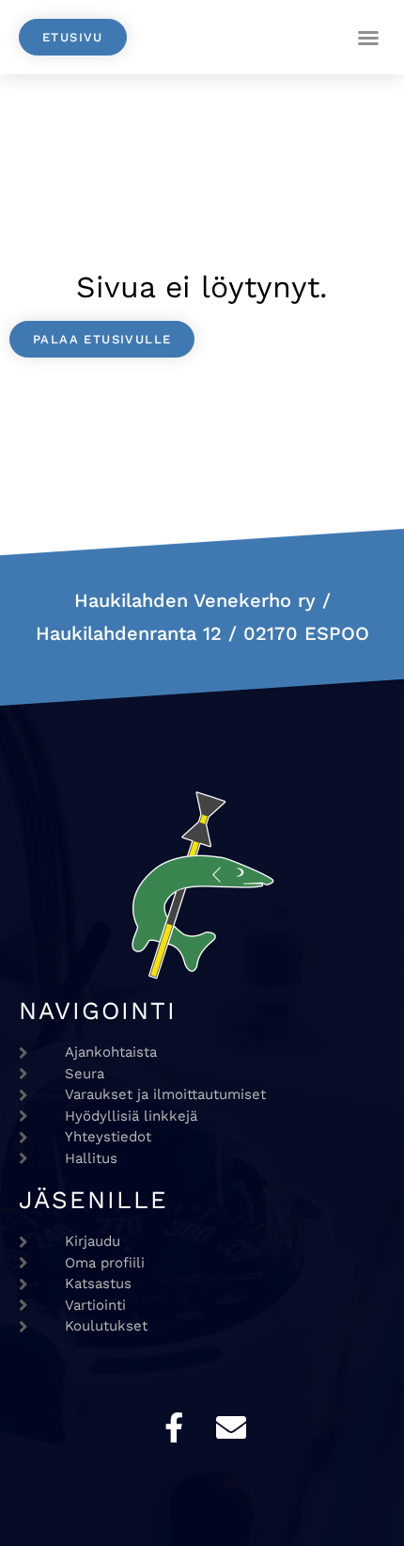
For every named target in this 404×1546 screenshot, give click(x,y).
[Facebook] (174, 1427)
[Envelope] (231, 1427)
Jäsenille (93, 1200)
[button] (368, 38)
